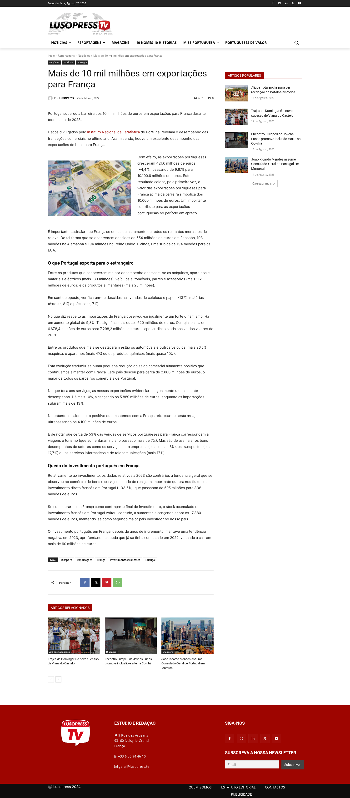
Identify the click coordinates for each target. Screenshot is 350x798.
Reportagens (66, 56)
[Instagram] (279, 3)
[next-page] (58, 679)
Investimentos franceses (125, 560)
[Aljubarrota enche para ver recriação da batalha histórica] (236, 93)
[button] (296, 42)
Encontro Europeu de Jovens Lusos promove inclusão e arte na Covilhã (276, 138)
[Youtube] (299, 3)
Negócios (84, 56)
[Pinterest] (106, 582)
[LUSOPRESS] (51, 98)
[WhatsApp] (117, 582)
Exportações (84, 560)
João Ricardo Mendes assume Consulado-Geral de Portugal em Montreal (183, 663)
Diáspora (66, 560)
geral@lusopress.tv (134, 766)
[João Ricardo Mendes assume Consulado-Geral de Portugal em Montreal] (187, 635)
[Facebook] (273, 3)
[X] (292, 3)
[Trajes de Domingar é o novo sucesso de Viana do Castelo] (74, 635)
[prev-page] (51, 679)
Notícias (68, 62)
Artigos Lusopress (59, 651)
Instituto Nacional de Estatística (113, 132)
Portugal (82, 62)
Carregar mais (262, 183)
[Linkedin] (286, 3)
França (101, 560)
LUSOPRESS (66, 98)
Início (51, 56)
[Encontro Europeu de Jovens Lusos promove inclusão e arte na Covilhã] (131, 635)
